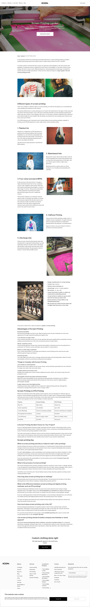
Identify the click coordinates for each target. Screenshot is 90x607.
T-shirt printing (45, 587)
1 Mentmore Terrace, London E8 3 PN (59, 572)
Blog (25, 3)
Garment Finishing (34, 577)
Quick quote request (45, 34)
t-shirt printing (26, 452)
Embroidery (32, 569)
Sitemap (19, 582)
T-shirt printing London (45, 570)
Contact (19, 580)
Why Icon (19, 571)
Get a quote (82, 3)
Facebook (56, 579)
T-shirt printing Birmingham (45, 577)
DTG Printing (33, 571)
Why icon (21, 3)
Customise (76, 599)
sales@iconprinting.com (51, 512)
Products (4, 3)
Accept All (58, 599)
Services (9, 3)
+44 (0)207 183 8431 (37, 514)
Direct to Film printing (33, 574)
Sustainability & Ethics (21, 585)
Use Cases (15, 3)
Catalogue (19, 567)
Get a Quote (45, 547)
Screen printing (33, 567)
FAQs (18, 578)
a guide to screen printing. (48, 325)
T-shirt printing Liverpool (45, 585)
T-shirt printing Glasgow (45, 581)
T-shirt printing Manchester (45, 573)
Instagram (56, 577)
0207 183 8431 (58, 569)
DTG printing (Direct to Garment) (48, 490)
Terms (18, 588)
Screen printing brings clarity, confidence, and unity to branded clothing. (42, 522)
